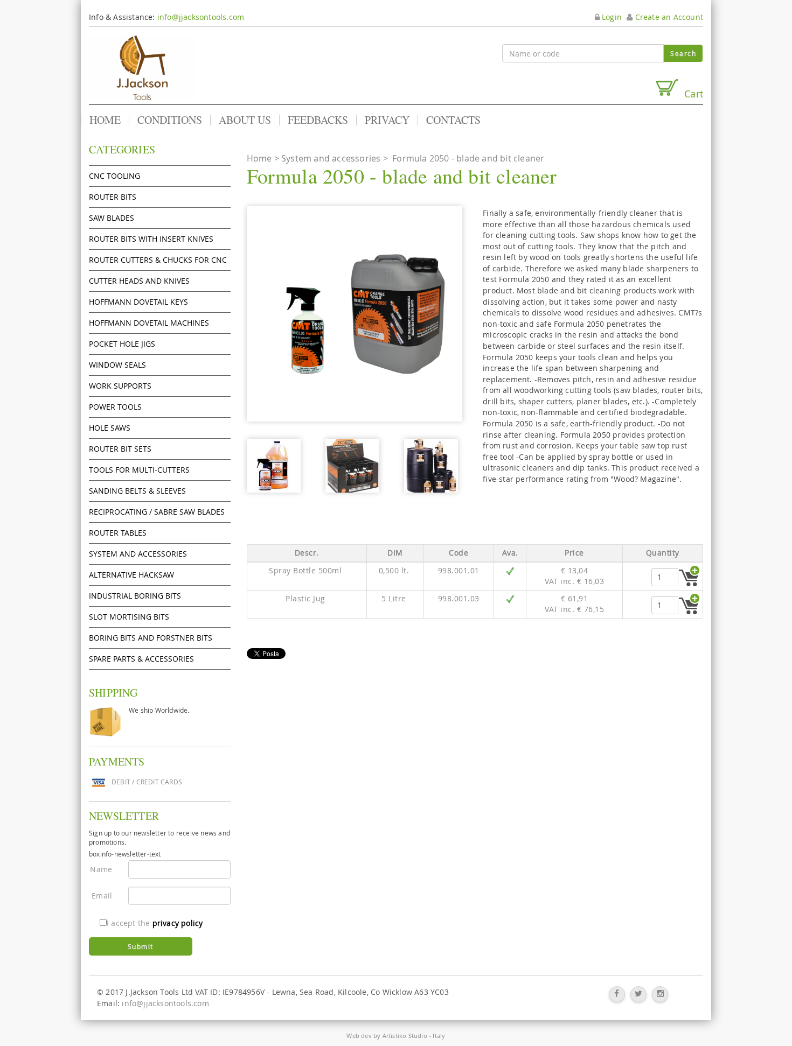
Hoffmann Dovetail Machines (149, 323)
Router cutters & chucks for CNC (158, 260)
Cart (691, 93)
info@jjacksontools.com (200, 17)
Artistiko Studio (405, 1035)
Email (102, 895)
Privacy (387, 120)
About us (245, 120)
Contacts (453, 120)
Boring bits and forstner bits (150, 638)
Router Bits (112, 197)
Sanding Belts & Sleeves (137, 491)
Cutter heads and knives (139, 281)
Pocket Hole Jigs (122, 344)
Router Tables (118, 533)
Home (105, 120)
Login (611, 17)
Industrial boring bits (135, 596)
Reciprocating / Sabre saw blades (157, 512)
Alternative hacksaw (131, 575)
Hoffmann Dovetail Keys (138, 302)
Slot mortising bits (129, 617)
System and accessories (138, 554)
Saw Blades (111, 218)
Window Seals (117, 365)
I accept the (155, 923)
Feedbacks (318, 120)
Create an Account (668, 17)
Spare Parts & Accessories (141, 659)
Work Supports (120, 386)
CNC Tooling (114, 176)
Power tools (115, 407)
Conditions (169, 120)
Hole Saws (109, 428)
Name (101, 869)
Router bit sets (120, 449)
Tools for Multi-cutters (139, 470)
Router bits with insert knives (151, 239)
